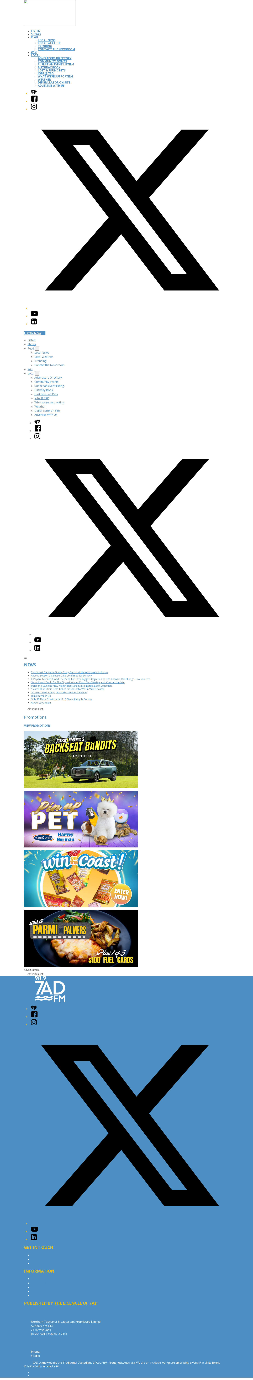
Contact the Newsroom (56, 49)
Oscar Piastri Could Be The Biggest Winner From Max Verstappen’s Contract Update (78, 682)
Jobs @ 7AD (46, 73)
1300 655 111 (48, 1356)
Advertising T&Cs (42, 1287)
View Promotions (37, 725)
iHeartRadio (37, 1375)
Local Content (40, 1295)
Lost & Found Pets (52, 70)
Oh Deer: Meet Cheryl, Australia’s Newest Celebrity (59, 692)
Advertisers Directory (54, 58)
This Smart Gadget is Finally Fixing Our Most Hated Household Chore (69, 672)
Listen (35, 31)
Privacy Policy (39, 1279)
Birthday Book (49, 67)
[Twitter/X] (130, 308)
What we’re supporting (55, 76)
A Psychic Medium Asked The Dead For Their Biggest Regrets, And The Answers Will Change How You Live (90, 679)
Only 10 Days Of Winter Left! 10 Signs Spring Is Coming (61, 699)
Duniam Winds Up (41, 695)
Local (35, 55)
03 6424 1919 (49, 1351)
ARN (33, 1372)
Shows (36, 34)
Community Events (52, 61)
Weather (44, 79)
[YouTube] (34, 316)
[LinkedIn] (34, 324)
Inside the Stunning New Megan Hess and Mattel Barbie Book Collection (71, 685)
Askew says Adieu (41, 702)
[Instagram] (34, 109)
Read (34, 37)
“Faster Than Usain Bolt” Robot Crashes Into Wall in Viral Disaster (67, 689)
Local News (46, 40)
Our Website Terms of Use (48, 1291)
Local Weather (49, 43)
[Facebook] (34, 101)
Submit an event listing (56, 64)
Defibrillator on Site (54, 82)
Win (34, 52)
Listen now (32, 333)
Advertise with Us (42, 1259)
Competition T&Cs (43, 1283)
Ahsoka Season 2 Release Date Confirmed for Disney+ (61, 675)
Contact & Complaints (45, 1255)
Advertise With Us (51, 85)
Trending (45, 46)
